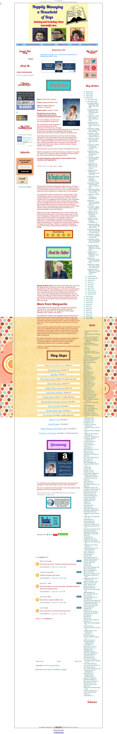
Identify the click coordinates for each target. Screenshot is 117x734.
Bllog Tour (87, 369)
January (90, 294)
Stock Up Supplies (90, 652)
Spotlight (86, 649)
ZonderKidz (87, 695)
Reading (86, 615)
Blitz (85, 365)
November (91, 101)
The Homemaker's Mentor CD (92, 661)
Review (86, 618)
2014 (87, 312)
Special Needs (88, 648)
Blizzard (86, 367)
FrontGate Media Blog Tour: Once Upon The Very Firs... (93, 105)
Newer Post (39, 661)
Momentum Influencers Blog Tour (91, 578)
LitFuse (86, 565)
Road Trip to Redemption (92, 623)
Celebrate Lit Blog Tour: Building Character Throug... (93, 160)
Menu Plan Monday (90, 567)
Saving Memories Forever (92, 627)
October (90, 276)
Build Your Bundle (89, 408)
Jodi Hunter (43, 597)
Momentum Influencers (91, 575)
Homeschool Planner (90, 524)
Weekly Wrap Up (89, 684)
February (91, 292)
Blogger (28, 187)
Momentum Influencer (91, 573)
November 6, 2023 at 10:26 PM (53, 567)
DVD (85, 456)
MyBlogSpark (88, 592)
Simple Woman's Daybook (89, 642)
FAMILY (20, 44)
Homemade (87, 519)
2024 (87, 95)
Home (59, 661)
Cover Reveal (88, 444)
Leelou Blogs (59, 0)
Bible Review (88, 360)
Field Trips (87, 481)
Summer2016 (88, 657)
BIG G (86, 364)
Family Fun (87, 470)
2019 (87, 302)
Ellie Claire (87, 459)
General (86, 504)
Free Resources (89, 492)
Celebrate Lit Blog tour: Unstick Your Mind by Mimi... (93, 130)
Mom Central (88, 572)
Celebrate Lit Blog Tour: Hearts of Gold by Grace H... (94, 135)
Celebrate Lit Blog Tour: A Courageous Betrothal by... (93, 196)
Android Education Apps (91, 353)
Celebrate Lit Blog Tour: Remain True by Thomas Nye (93, 185)
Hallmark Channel (89, 508)
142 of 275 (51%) (21, 143)
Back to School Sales (91, 357)
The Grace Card (89, 659)
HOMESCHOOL (63, 44)
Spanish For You (89, 646)
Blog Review (88, 380)
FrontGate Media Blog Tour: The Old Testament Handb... (92, 112)
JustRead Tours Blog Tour (92, 542)
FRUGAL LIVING (48, 44)
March (90, 290)
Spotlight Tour (88, 651)
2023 (87, 97)
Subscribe (25, 171)
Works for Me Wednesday (92, 687)
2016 (87, 308)
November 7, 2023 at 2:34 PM (52, 591)
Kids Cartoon (88, 551)
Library (86, 564)
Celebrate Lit (88, 413)
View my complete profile (24, 75)
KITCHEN (75, 44)
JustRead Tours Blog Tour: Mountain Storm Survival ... (93, 254)
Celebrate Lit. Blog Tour (91, 415)
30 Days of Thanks (90, 337)
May (89, 286)
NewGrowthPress (89, 597)
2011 (87, 318)
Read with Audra (89, 613)
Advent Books (88, 343)
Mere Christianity (89, 570)
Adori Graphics (74, 727)
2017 (87, 306)
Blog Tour (87, 385)
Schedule (87, 634)
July (89, 282)
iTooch (86, 535)
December (91, 99)
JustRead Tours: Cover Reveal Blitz (91, 548)
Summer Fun (88, 656)
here (44, 166)
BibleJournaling (89, 362)
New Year (87, 595)
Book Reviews (88, 396)
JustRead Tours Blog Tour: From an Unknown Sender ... (93, 153)
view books (30, 145)
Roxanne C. (44, 583)
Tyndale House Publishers (89, 675)
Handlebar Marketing (90, 510)
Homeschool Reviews (91, 529)
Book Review (88, 394)
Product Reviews (89, 605)
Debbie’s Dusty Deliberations (54, 365)
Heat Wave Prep (89, 512)
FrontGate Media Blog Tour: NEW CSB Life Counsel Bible (93, 248)
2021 (87, 298)
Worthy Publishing (90, 690)
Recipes (86, 616)
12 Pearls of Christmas (91, 331)
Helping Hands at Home (91, 513)
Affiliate (86, 348)
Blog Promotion (89, 378)
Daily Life (87, 451)
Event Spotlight (89, 462)
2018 (87, 304)
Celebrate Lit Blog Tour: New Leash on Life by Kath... (93, 266)
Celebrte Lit (87, 423)
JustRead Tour (88, 538)
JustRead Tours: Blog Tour (91, 545)
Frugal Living (88, 497)
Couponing (87, 443)
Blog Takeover (88, 383)
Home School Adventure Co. (91, 517)
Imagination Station (90, 532)
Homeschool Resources (91, 526)
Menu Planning (89, 569)
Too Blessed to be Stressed (89, 670)
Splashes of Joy (54, 419)
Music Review (88, 586)
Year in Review (89, 692)
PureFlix (86, 610)
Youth (85, 694)
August (90, 280)
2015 (87, 310)
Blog (85, 370)
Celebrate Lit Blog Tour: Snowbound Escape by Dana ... (93, 241)
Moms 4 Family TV (90, 581)
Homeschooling (89, 530)
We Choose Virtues (90, 681)
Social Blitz (87, 644)
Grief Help (87, 507)
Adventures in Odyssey (91, 345)
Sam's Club (87, 626)
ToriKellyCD (87, 673)
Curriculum (87, 448)
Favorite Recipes (89, 478)
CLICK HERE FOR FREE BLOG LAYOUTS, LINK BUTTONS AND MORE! (58, 2)
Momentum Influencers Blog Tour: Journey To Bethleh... (93, 203)
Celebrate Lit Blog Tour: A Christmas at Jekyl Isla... (93, 235)
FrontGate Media (89, 495)
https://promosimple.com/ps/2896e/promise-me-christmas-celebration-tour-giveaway (56, 494)
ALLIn (85, 349)
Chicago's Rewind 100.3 (92, 427)
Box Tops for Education (91, 402)
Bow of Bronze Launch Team (91, 399)
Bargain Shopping (89, 359)
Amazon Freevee (89, 351)
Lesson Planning (89, 560)
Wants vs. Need (89, 678)
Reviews (86, 621)
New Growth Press (90, 594)
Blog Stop (87, 381)
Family (86, 468)
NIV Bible (87, 599)
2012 (87, 316)
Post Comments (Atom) (52, 665)
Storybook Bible (89, 654)
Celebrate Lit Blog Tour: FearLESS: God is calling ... (93, 208)
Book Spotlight (88, 397)
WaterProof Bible (89, 679)
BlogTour (86, 388)
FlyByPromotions (89, 487)
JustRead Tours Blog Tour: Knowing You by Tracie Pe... (93, 172)
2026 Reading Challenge (25, 135)
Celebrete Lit (88, 421)
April (89, 288)
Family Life (87, 472)
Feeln (85, 480)
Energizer (87, 461)
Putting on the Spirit (90, 611)
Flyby (85, 486)
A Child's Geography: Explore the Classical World (91, 340)
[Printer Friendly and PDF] (63, 535)
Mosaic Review (89, 583)
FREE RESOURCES (33, 44)
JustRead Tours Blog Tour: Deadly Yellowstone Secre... (93, 272)
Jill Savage (87, 537)
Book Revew (88, 393)
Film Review (88, 483)
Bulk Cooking (88, 410)
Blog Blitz (87, 373)
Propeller (87, 608)
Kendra (24, 137)
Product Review (89, 603)
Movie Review (88, 584)
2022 (87, 296)
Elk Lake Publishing (90, 457)
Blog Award (87, 372)
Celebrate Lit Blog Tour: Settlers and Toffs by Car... (93, 226)
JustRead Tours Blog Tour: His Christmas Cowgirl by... (92, 214)
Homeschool (88, 523)
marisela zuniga (45, 572)
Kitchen (86, 556)
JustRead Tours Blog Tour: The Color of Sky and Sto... (93, 125)
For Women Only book (91, 489)
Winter (86, 686)
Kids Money (87, 554)
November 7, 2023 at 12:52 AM (53, 578)
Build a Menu (88, 407)
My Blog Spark (88, 587)
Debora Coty (88, 452)
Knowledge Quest (89, 557)
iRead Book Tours (89, 534)
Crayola (86, 446)
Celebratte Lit (88, 419)
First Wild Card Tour (90, 484)
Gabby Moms (88, 500)
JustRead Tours (89, 540)
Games (86, 502)
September (91, 278)
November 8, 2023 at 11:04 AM (53, 602)
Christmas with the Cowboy (90, 439)
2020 (87, 300)
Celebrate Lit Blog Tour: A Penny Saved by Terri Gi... (93, 141)
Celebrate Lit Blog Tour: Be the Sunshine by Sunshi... (93, 147)
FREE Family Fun (89, 491)
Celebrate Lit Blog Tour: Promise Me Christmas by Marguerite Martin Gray (58, 55)
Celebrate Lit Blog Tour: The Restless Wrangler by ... (93, 179)
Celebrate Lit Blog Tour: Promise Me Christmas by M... (93, 231)
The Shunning (88, 667)
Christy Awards (88, 441)
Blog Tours (87, 386)
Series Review (88, 640)
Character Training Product (90, 425)
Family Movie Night (90, 473)
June (89, 284)
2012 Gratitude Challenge (92, 334)
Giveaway (87, 505)
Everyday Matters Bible (91, 464)
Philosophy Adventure (91, 602)
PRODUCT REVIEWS (89, 44)
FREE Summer (89, 494)
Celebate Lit (87, 412)
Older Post (77, 661)
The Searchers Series (91, 665)
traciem (42, 608)
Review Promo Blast (90, 619)
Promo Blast (88, 607)
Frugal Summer (89, 499)
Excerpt (86, 467)
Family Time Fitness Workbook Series (90, 475)
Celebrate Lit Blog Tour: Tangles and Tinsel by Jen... (93, 190)
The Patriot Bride (89, 664)
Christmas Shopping (90, 437)
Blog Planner (88, 377)
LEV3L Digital (88, 562)
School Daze (88, 635)
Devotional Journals (90, 454)
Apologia (86, 356)
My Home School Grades (92, 589)
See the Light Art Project (91, 637)
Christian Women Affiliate (92, 430)
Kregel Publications (90, 559)
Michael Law (44, 561)
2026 (87, 92)
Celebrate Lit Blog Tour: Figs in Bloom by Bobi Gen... (93, 118)
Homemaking (88, 521)
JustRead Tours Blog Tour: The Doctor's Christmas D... (92, 220)
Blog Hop (87, 375)
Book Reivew (88, 391)
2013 (87, 314)
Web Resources (89, 683)
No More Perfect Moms (91, 600)
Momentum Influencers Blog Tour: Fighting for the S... (93, 260)
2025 (87, 93)
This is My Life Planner (91, 668)
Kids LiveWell (88, 552)
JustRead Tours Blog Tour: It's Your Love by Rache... (92, 166)
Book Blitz (87, 389)
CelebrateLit (88, 418)
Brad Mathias (88, 405)
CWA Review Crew (90, 449)
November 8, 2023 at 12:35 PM (53, 614)
